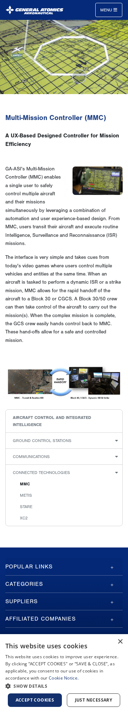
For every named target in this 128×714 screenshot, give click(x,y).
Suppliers (21, 601)
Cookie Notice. (64, 678)
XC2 (24, 518)
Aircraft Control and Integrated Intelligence (52, 421)
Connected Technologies (41, 472)
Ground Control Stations (42, 440)
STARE (26, 506)
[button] (64, 686)
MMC (25, 483)
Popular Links (29, 566)
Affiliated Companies (40, 619)
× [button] (120, 641)
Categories (24, 584)
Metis (26, 495)
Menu (106, 9)
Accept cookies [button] (35, 700)
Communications (31, 456)
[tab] (64, 566)
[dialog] (64, 674)
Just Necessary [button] (93, 700)
